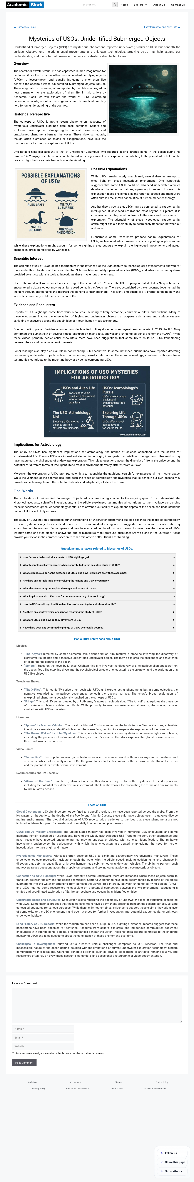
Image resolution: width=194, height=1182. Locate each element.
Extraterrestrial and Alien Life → (162, 26)
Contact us (178, 4)
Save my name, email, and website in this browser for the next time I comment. (60, 1053)
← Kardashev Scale (25, 26)
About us (159, 4)
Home (124, 4)
